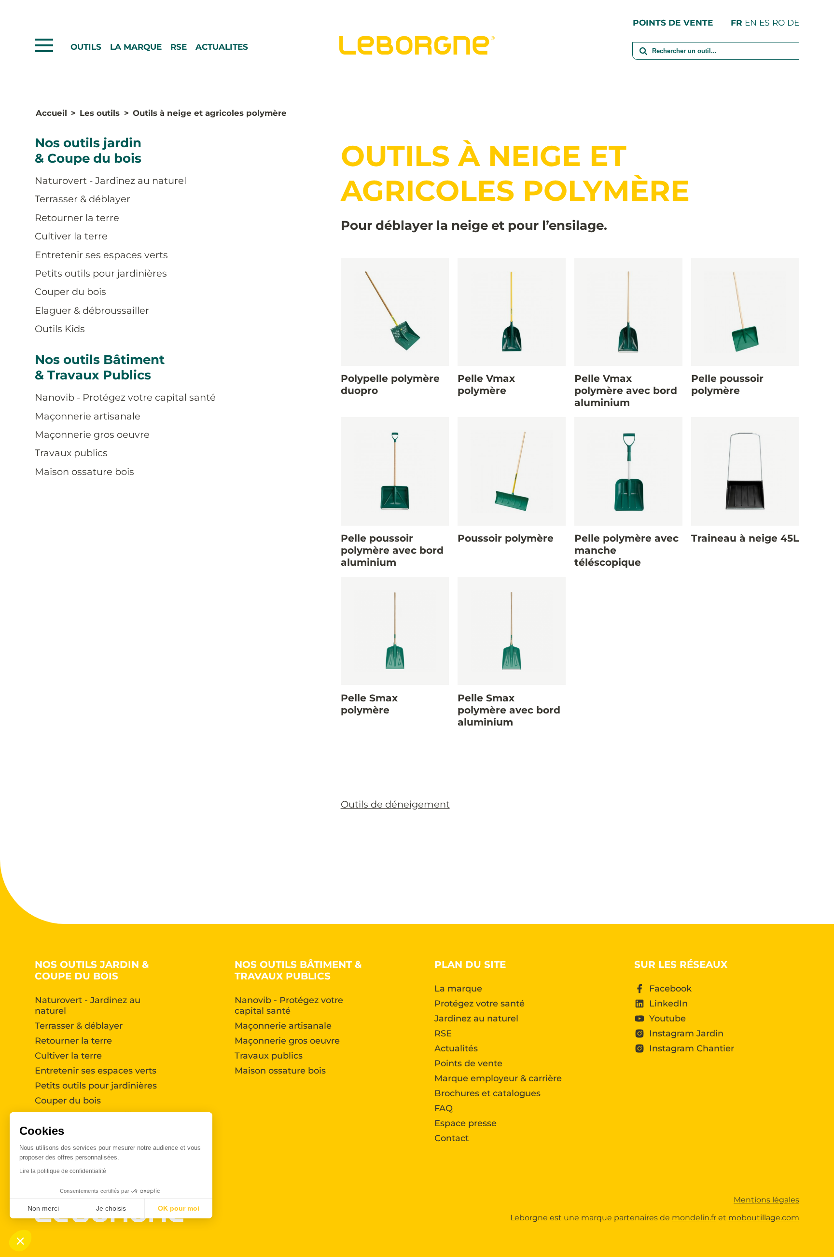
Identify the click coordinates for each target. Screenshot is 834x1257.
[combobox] (715, 57)
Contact (451, 1138)
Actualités (456, 1048)
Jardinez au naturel (476, 1018)
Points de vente (673, 22)
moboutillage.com (763, 1217)
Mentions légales (766, 1199)
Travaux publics (71, 453)
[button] (20, 1240)
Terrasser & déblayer (82, 199)
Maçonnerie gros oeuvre (92, 434)
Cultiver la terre (71, 236)
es (764, 22)
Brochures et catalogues (487, 1093)
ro (778, 22)
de (793, 22)
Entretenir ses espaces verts (101, 255)
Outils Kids (60, 329)
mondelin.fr (694, 1217)
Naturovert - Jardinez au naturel (110, 180)
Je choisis (111, 1208)
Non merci (43, 1208)
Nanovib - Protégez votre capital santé (125, 397)
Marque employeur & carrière (498, 1078)
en (751, 22)
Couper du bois (70, 291)
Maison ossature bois (84, 471)
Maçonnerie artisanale (87, 416)
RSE (178, 47)
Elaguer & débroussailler (92, 310)
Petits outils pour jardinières (101, 273)
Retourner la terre (77, 217)
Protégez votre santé (479, 1003)
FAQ (443, 1108)
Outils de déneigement (395, 804)
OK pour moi (178, 1208)
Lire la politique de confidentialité (62, 1171)
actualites (221, 47)
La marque (136, 47)
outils (85, 47)
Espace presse (465, 1123)
